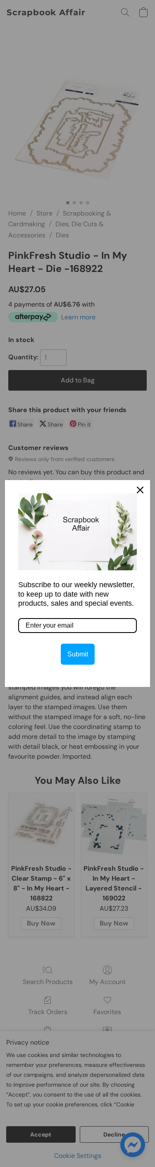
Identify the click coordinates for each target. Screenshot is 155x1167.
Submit (77, 654)
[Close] (140, 490)
